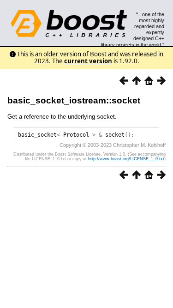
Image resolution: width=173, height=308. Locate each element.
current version (88, 61)
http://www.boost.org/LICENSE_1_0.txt (126, 159)
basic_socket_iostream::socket (73, 100)
